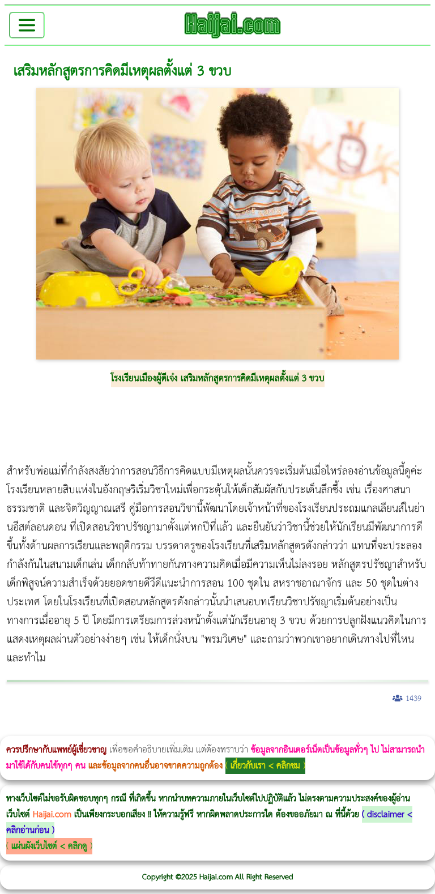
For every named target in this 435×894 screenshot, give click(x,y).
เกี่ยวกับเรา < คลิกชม (265, 766)
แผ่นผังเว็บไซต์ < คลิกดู (49, 846)
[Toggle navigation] (27, 25)
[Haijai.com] (233, 25)
